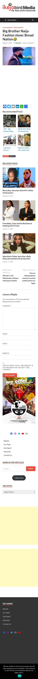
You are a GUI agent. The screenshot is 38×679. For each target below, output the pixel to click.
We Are (6, 441)
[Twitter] (19, 433)
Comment (7, 306)
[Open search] (32, 20)
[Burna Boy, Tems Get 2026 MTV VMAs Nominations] (19, 178)
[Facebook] (11, 433)
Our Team (7, 444)
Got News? (8, 448)
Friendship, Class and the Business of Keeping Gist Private (17, 224)
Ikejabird (18, 43)
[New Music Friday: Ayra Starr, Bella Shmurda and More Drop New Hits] (19, 244)
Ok (19, 676)
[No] (35, 671)
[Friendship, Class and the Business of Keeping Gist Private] (19, 211)
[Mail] (26, 433)
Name (5, 334)
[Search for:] (19, 468)
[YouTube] (23, 433)
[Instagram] (15, 433)
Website (6, 353)
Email (5, 343)
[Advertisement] (19, 526)
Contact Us (8, 455)
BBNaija (12, 156)
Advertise (7, 452)
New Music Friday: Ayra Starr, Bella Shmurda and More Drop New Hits (17, 257)
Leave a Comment (28, 43)
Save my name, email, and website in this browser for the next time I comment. (18, 367)
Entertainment (7, 27)
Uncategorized (18, 27)
